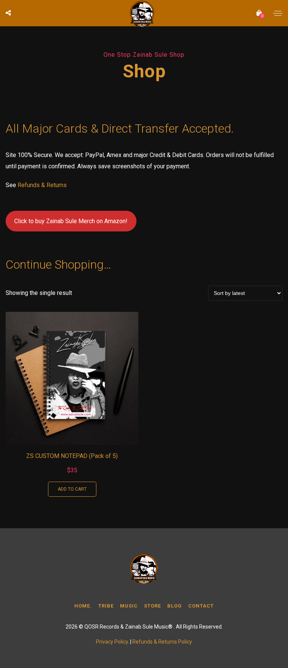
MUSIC (129, 606)
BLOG (174, 606)
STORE (152, 606)
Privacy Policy (112, 642)
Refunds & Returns (42, 185)
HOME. (83, 606)
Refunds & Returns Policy (162, 642)
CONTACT (201, 606)
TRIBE (106, 606)
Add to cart (72, 489)
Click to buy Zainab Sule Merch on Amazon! (71, 221)
